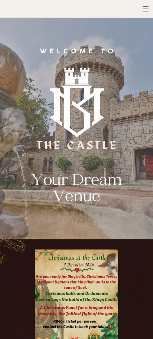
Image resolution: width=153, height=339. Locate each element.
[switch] (145, 8)
